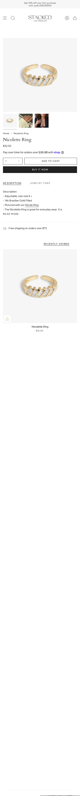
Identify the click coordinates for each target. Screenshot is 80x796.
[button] (13, 18)
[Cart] (75, 18)
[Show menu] (5, 18)
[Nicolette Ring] (40, 286)
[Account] (67, 18)
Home (6, 133)
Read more (11, 214)
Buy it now (40, 169)
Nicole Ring (32, 205)
